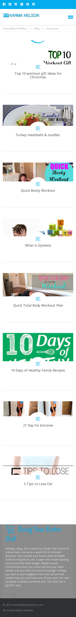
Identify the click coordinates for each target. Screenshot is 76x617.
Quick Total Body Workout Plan (38, 297)
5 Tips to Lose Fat (38, 478)
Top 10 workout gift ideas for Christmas (38, 72)
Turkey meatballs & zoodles (38, 128)
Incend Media (15, 610)
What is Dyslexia (38, 240)
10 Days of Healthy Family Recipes (38, 361)
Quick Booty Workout (38, 185)
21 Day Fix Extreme (38, 423)
